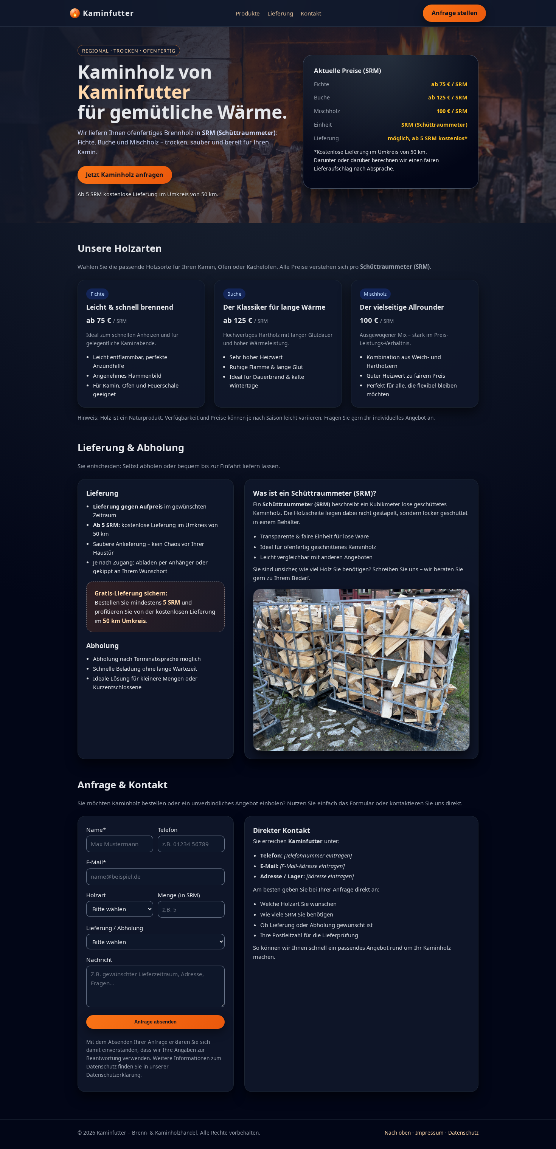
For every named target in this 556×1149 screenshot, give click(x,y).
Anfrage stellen (455, 13)
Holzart (96, 895)
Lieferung (280, 13)
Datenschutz (463, 1132)
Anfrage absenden (155, 1022)
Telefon (167, 829)
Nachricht (99, 959)
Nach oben (398, 1132)
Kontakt (311, 13)
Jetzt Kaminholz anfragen (124, 175)
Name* (96, 829)
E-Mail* (96, 862)
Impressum (429, 1132)
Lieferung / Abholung (114, 928)
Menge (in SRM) (179, 895)
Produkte (248, 13)
